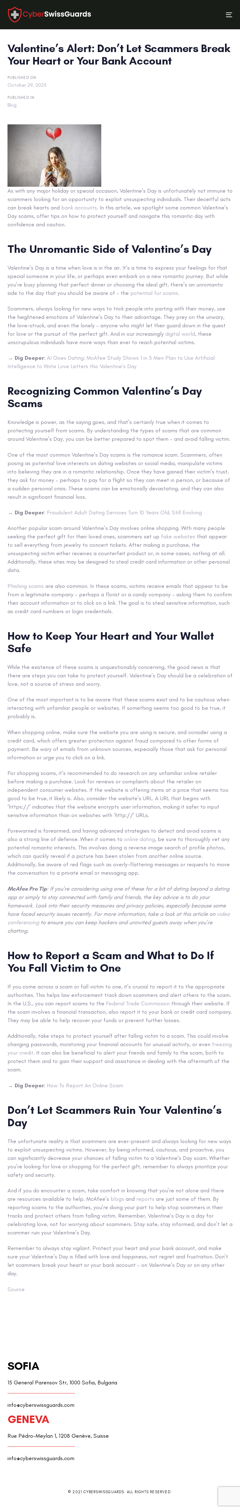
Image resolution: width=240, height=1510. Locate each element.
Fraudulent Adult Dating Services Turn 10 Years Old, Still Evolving (124, 512)
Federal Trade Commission (138, 1003)
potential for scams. (154, 293)
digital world (180, 333)
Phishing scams (26, 586)
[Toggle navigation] (195, 14)
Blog (12, 105)
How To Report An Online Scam (85, 1085)
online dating (139, 839)
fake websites (178, 536)
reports (145, 1198)
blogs (117, 1198)
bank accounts (79, 207)
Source (16, 1289)
